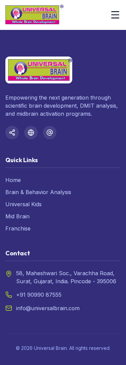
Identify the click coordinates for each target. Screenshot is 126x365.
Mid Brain (17, 216)
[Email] (49, 132)
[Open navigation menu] (115, 14)
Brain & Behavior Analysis (38, 192)
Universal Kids (23, 204)
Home (13, 180)
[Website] (31, 132)
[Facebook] (12, 132)
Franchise (18, 228)
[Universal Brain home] (32, 14)
